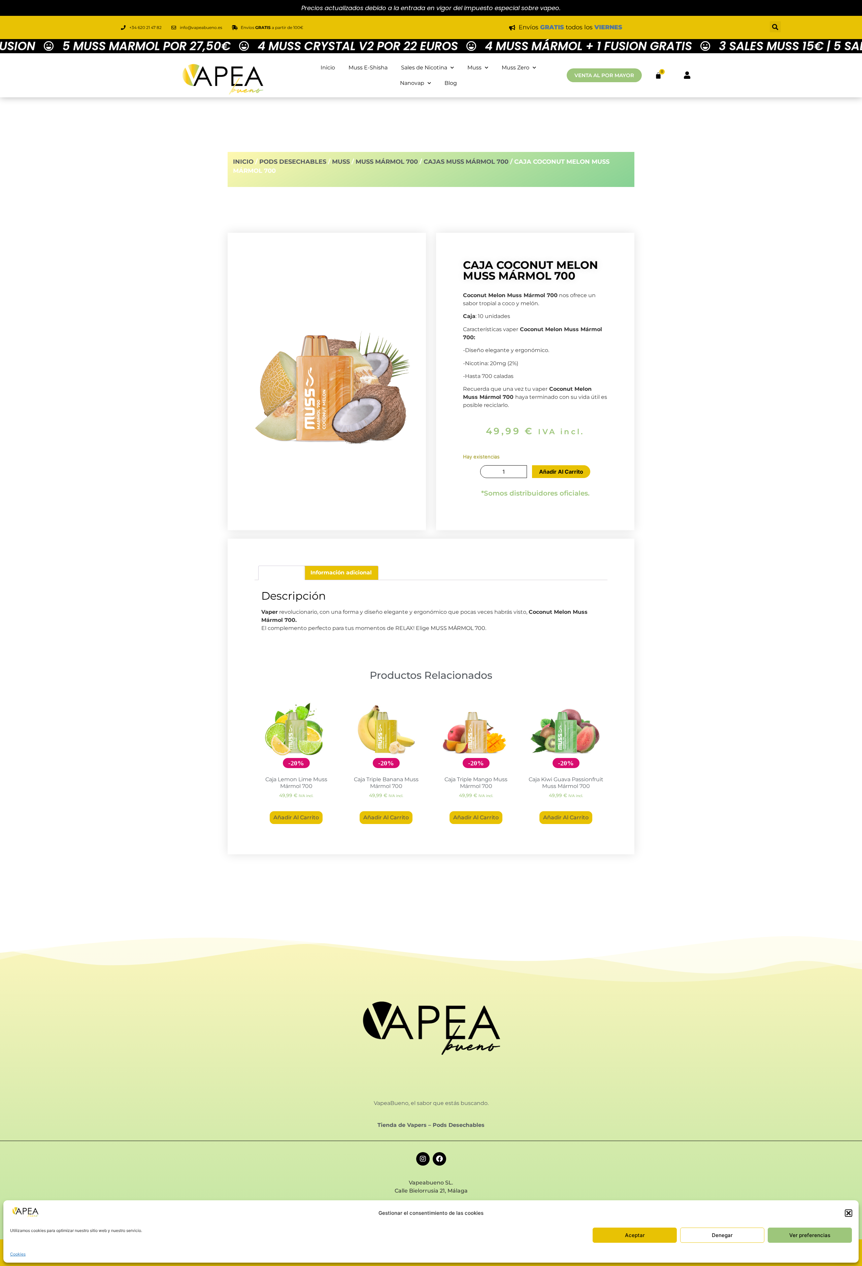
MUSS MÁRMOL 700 (458, 628)
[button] (848, 1213)
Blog (450, 83)
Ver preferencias (809, 1235)
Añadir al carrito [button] (296, 817)
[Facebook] (439, 1159)
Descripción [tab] (281, 572)
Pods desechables (292, 161)
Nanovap (412, 83)
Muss (474, 67)
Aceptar (635, 1235)
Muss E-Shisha (368, 67)
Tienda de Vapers (402, 1125)
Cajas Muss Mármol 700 (466, 161)
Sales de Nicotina (424, 67)
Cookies (18, 1254)
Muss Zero (515, 67)
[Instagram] (423, 1159)
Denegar (722, 1235)
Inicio (328, 67)
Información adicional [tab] (341, 572)
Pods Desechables (459, 1125)
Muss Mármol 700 (387, 161)
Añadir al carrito (561, 471)
